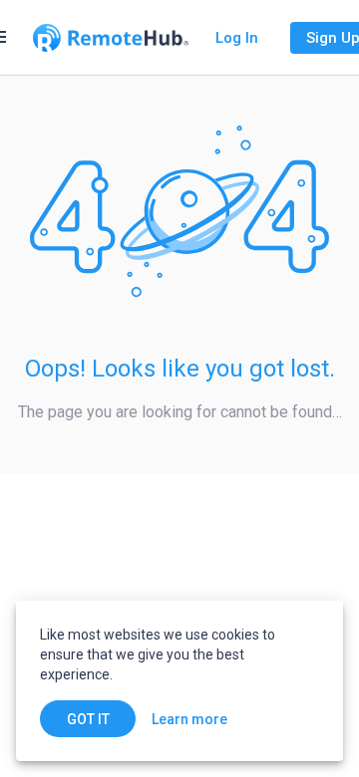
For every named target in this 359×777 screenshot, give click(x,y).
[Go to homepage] (110, 38)
